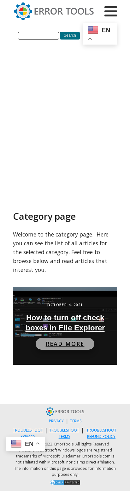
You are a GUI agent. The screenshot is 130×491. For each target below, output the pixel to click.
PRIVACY (56, 421)
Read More (65, 343)
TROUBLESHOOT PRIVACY (28, 433)
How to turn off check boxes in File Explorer (65, 322)
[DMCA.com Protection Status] (65, 483)
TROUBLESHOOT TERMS (64, 433)
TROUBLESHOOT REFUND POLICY (101, 433)
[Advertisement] (65, 117)
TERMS (75, 421)
